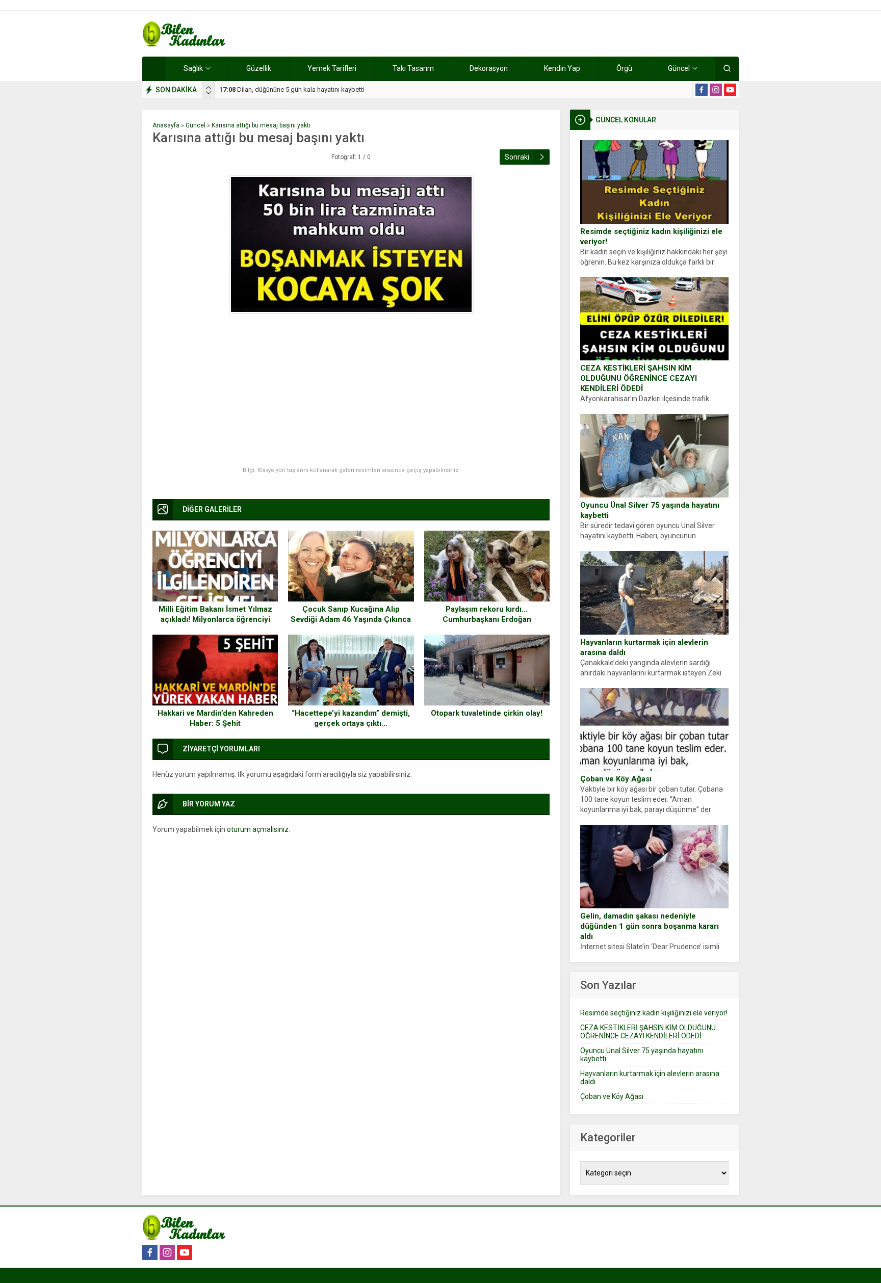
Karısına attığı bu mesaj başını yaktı (261, 125)
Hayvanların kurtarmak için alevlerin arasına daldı (644, 647)
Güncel (195, 125)
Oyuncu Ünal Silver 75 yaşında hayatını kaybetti (649, 510)
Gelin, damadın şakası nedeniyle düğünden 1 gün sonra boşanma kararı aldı (649, 926)
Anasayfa (165, 125)
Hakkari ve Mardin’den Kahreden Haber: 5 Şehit (215, 718)
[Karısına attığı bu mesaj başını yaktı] (351, 245)
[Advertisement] (351, 390)
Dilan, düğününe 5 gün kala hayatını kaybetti (292, 89)
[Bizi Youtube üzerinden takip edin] (730, 90)
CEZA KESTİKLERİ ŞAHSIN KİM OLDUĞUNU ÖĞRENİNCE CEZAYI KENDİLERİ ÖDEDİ (638, 378)
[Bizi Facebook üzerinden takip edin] (701, 90)
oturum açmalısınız (258, 829)
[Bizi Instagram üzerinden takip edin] (716, 90)
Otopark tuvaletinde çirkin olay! (486, 713)
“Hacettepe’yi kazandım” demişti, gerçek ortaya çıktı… (351, 718)
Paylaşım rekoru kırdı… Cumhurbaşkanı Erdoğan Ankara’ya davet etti (487, 619)
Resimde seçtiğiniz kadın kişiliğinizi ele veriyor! (651, 236)
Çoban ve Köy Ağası (616, 778)
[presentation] (208, 87)
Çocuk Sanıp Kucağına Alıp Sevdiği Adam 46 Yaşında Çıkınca (351, 614)
